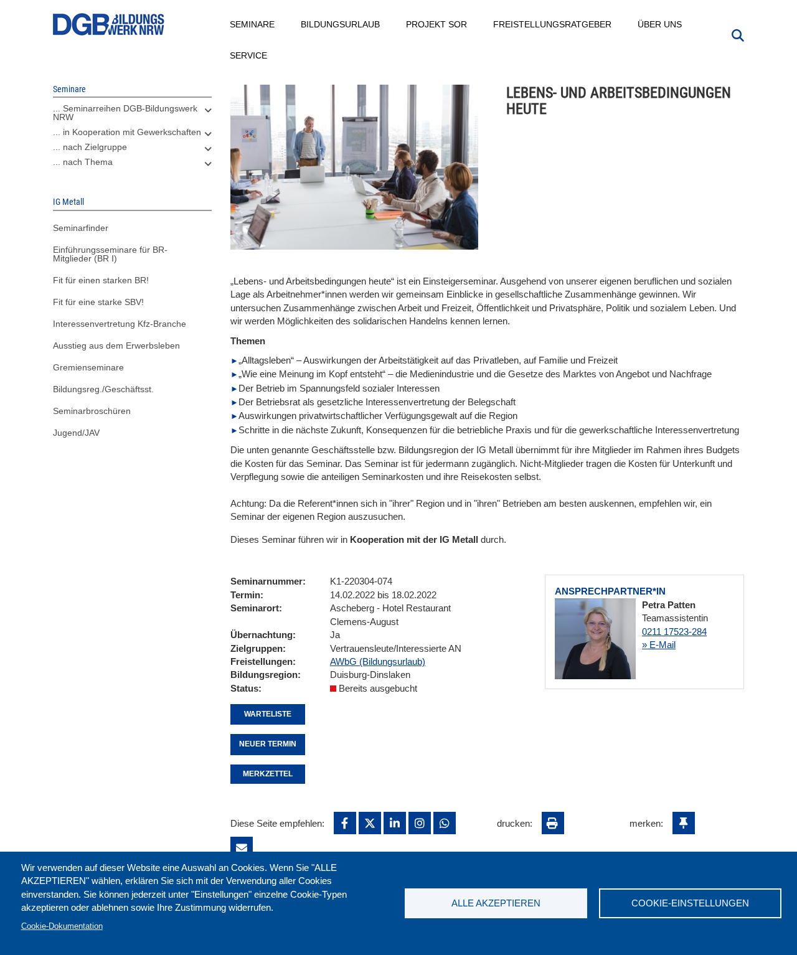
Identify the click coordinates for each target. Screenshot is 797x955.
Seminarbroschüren (92, 411)
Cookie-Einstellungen (690, 903)
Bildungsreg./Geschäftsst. (103, 389)
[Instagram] (419, 823)
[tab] (132, 116)
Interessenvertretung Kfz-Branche (119, 324)
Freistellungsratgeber (553, 24)
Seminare (252, 24)
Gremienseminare (88, 367)
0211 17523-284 (674, 631)
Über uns (660, 24)
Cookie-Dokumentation (62, 926)
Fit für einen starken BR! (101, 280)
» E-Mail (659, 644)
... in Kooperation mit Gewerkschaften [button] (127, 132)
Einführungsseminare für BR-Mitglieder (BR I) (110, 254)
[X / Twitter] (370, 823)
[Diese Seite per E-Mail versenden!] (241, 848)
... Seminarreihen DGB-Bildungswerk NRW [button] (125, 112)
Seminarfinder (80, 228)
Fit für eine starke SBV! (98, 302)
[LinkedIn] (395, 823)
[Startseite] (109, 24)
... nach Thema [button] (83, 162)
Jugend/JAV (76, 433)
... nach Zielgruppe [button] (90, 147)
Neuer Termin (267, 744)
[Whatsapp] (444, 823)
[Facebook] (345, 823)
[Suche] (738, 34)
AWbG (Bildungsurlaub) (377, 661)
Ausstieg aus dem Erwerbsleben (116, 345)
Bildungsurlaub (340, 24)
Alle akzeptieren (495, 903)
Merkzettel (268, 773)
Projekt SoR (437, 24)
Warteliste (267, 714)
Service (249, 55)
